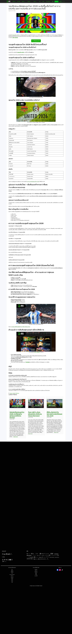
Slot (39, 1)
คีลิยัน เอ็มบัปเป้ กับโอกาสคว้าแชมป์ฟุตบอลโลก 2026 (54, 414)
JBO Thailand (37, 352)
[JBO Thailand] (8, 1)
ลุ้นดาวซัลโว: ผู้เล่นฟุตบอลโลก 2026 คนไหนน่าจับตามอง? (35, 414)
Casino (35, 1)
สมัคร (61, 1)
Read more (15, 436)
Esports (29, 1)
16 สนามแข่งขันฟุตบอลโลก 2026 (33, 181)
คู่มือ (53, 1)
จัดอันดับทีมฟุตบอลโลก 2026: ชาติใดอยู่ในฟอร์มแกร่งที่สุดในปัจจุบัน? (17, 414)
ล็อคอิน (56, 1)
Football (14, 393)
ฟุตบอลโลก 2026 (16, 35)
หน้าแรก (14, 1)
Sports (23, 1)
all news (18, 1)
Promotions (48, 1)
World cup (17, 393)
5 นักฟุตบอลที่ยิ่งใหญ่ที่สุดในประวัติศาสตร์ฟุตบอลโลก (20, 326)
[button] (64, 1)
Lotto (43, 1)
